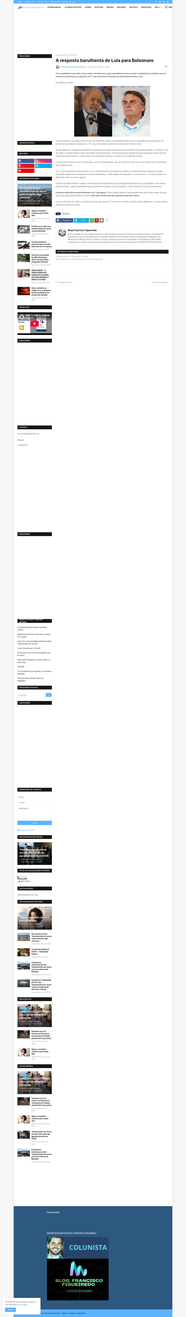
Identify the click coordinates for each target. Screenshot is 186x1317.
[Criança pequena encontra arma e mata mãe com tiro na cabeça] (23, 245)
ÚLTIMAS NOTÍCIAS (73, 7)
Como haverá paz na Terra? (28, 648)
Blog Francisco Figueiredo (82, 230)
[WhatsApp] (92, 220)
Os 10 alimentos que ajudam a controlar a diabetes (34, 672)
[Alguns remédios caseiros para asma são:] (23, 214)
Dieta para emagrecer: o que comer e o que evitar (33, 661)
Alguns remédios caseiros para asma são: (40, 213)
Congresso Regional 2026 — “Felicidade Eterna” (40, 951)
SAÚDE (88, 7)
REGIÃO (110, 7)
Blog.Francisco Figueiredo (33, 7)
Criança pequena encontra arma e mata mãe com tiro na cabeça (42, 244)
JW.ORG (20, 667)
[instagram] (156, 2)
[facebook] (25, 161)
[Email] (101, 220)
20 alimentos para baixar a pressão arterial (32, 628)
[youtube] (168, 2)
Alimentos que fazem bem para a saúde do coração (33, 635)
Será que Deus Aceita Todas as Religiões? (30, 679)
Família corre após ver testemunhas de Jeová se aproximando (41, 228)
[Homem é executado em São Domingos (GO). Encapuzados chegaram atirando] (23, 258)
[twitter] (163, 2)
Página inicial (61, 55)
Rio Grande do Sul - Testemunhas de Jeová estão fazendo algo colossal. (41, 937)
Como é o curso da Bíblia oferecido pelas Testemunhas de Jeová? (34, 642)
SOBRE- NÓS (30, 2)
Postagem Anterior (64, 282)
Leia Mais (23, 1304)
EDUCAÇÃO (146, 7)
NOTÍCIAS (99, 7)
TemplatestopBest (25, 442)
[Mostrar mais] (106, 220)
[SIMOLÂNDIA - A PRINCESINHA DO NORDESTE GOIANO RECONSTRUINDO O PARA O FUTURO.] (23, 273)
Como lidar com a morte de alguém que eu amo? (33, 654)
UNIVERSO (169, 7)
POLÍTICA (133, 7)
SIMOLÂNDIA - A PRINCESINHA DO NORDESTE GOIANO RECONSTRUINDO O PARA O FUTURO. (40, 275)
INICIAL (20, 2)
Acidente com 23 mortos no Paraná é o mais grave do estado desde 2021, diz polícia (41, 1034)
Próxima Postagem (159, 282)
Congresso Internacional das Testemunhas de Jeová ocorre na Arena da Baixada (41, 967)
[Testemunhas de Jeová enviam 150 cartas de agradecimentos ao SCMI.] (23, 1135)
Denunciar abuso (27, 830)
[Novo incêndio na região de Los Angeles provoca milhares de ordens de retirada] (23, 291)
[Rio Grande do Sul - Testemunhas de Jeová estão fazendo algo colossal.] (23, 937)
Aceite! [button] (10, 1310)
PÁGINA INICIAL (54, 7)
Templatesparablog (25, 447)
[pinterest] (160, 2)
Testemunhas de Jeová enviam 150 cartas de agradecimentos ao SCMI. (41, 1135)
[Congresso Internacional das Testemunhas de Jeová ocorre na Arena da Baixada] (23, 965)
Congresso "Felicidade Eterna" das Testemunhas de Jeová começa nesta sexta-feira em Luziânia (41, 984)
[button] (160, 7)
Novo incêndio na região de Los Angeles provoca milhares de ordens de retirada (41, 291)
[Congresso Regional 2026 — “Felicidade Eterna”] (23, 952)
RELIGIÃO (121, 7)
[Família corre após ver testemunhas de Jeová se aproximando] (23, 229)
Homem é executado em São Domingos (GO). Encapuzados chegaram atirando (40, 258)
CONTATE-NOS (42, 2)
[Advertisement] (93, 32)
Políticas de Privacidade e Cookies (62, 2)
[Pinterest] (97, 220)
